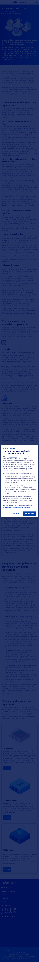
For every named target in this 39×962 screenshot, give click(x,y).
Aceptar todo (29, 514)
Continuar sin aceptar (9, 448)
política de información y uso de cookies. (16, 507)
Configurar (15, 514)
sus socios (13, 457)
